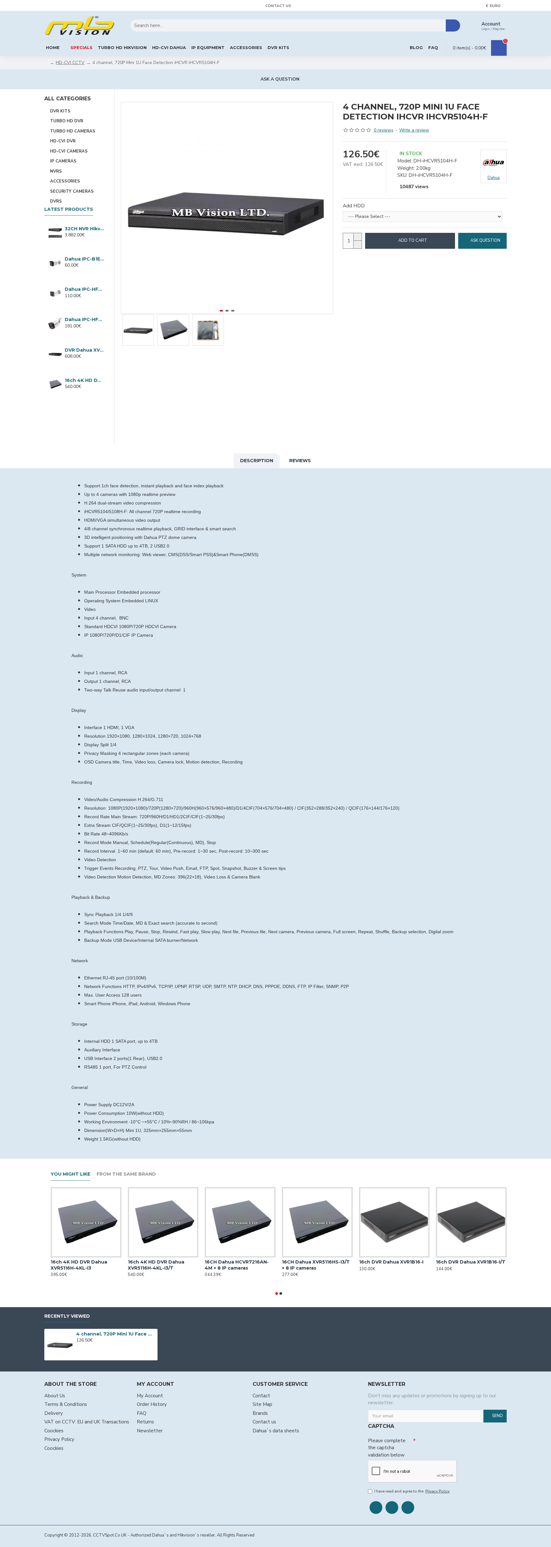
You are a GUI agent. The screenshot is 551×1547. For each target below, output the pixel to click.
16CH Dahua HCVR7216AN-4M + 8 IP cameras (237, 1265)
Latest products (68, 209)
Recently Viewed (67, 1316)
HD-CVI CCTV (70, 63)
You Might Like (70, 1174)
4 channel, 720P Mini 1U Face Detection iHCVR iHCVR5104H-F (115, 1334)
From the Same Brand (126, 1174)
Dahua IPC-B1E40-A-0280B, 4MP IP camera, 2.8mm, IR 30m (84, 259)
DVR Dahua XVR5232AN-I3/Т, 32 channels (84, 350)
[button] (127, 208)
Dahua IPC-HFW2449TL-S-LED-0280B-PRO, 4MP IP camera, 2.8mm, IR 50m (84, 319)
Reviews (300, 460)
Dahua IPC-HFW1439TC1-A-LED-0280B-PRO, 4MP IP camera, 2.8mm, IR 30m (84, 289)
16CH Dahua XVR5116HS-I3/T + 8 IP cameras (316, 1265)
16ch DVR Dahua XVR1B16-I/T (470, 1262)
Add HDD (354, 206)
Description (256, 460)
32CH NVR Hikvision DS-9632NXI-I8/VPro (84, 229)
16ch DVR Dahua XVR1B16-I (391, 1262)
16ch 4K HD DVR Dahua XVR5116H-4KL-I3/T (84, 380)
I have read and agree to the (412, 1491)
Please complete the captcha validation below (387, 1447)
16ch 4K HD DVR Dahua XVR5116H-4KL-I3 (79, 1265)
